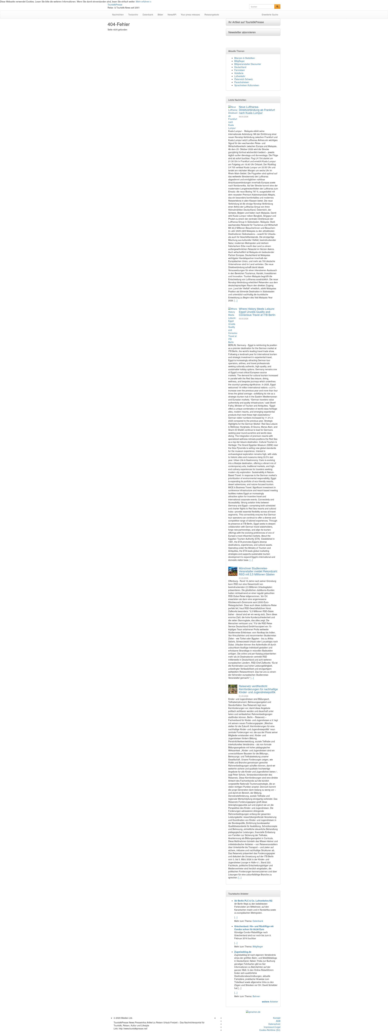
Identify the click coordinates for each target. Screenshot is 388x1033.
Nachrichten (118, 14)
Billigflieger (239, 60)
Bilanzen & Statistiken (244, 57)
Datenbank (148, 14)
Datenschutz (274, 1023)
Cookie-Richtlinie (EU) (269, 1029)
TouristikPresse (115, 4)
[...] (235, 300)
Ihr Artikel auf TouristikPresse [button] (246, 22)
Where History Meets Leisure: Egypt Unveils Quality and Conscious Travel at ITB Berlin (257, 312)
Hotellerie (238, 73)
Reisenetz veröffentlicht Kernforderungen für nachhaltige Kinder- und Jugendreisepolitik (258, 689)
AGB (278, 1020)
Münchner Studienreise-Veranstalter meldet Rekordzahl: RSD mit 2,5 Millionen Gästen (258, 571)
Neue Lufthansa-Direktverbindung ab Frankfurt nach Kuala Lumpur (257, 110)
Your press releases (190, 14)
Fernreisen (239, 70)
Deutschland (240, 67)
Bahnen (256, 996)
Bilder (160, 14)
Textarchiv (133, 14)
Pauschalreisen (241, 82)
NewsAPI (172, 14)
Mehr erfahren (143, 1)
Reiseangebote (211, 14)
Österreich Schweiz (243, 79)
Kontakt (276, 1017)
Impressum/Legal (272, 1026)
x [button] (150, 1)
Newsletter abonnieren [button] (242, 32)
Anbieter (270, 1001)
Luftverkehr (239, 76)
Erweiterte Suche (270, 14)
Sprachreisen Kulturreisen (246, 85)
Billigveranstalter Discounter (247, 64)
